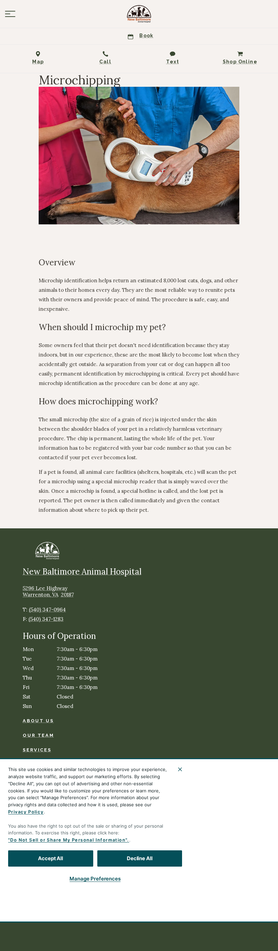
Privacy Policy (26, 811)
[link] (139, 14)
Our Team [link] (38, 735)
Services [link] (37, 749)
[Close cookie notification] (180, 769)
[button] (10, 14)
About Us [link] (38, 720)
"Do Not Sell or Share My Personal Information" (67, 840)
